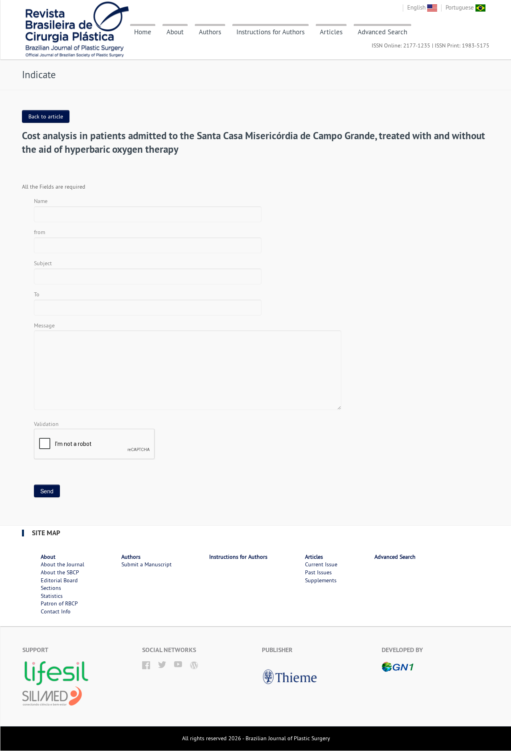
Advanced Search (382, 32)
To (37, 294)
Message (44, 325)
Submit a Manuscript (146, 564)
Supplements (321, 580)
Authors (210, 32)
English (417, 7)
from (39, 232)
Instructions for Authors (270, 32)
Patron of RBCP (59, 603)
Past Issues (318, 572)
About (175, 32)
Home (142, 32)
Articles (331, 32)
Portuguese (460, 7)
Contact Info (56, 611)
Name (41, 201)
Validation (46, 424)
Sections (51, 587)
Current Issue (321, 564)
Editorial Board (59, 580)
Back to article (45, 116)
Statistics (52, 595)
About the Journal (62, 564)
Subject (43, 263)
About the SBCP (60, 572)
